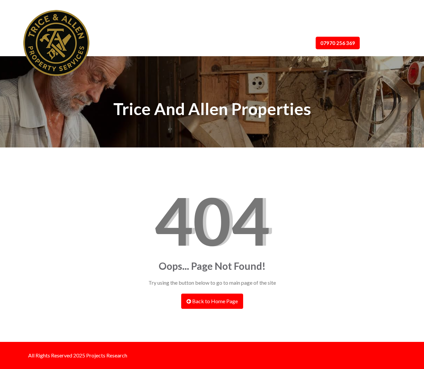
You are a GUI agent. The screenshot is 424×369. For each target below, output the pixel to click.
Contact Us (257, 43)
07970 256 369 (337, 43)
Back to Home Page (214, 301)
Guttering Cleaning (211, 43)
